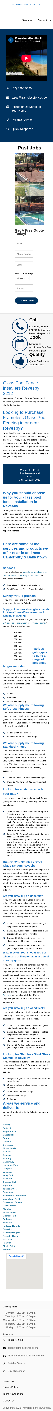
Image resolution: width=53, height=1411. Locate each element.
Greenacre (8, 1145)
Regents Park (9, 1131)
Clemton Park (9, 1216)
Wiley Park (8, 1175)
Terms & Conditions (13, 1394)
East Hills (7, 1239)
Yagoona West (10, 1189)
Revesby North (10, 1236)
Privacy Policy (10, 1387)
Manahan (7, 1209)
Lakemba (7, 1172)
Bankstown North (11, 1199)
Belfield (7, 1151)
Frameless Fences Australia (26, 4)
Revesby (7, 995)
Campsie (7, 1168)
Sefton (6, 1138)
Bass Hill (7, 1178)
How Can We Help (24, 273)
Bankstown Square (12, 1202)
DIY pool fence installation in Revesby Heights (24, 623)
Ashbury (7, 1158)
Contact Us (44, 20)
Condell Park (9, 1205)
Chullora (7, 1141)
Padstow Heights (11, 1226)
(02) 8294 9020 (22, 88)
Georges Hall (9, 1182)
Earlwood (7, 1219)
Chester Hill (9, 1135)
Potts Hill (7, 1128)
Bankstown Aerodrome (14, 1195)
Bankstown (8, 1192)
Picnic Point (9, 1246)
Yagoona (7, 1185)
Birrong (6, 1124)
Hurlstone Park (10, 1165)
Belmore (7, 1155)
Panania (7, 1243)
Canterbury (8, 1162)
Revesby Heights (11, 1232)
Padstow (7, 1222)
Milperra (7, 1249)
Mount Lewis (9, 1148)
